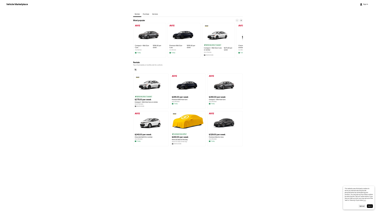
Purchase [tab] (146, 14)
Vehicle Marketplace (17, 4)
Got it (370, 206)
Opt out (362, 206)
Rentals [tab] (137, 14)
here (364, 200)
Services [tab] (155, 14)
